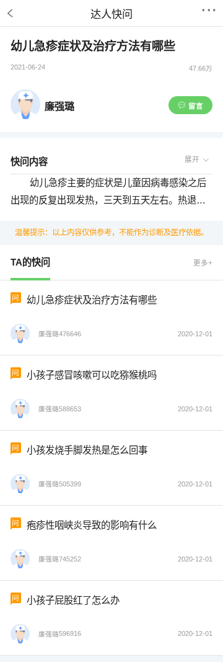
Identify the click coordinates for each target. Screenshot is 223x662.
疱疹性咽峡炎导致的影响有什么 (92, 525)
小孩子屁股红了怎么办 (73, 600)
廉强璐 (59, 106)
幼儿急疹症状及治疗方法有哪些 (92, 300)
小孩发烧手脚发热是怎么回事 (87, 450)
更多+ (202, 263)
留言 (195, 106)
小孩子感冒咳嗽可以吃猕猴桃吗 (92, 375)
